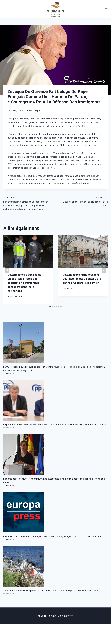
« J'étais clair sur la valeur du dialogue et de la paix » (84, 201)
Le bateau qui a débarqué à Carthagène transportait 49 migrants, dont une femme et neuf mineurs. (53, 536)
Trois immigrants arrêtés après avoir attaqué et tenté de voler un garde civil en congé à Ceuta (50, 590)
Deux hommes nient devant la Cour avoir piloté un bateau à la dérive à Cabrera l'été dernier (82, 279)
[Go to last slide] (7, 270)
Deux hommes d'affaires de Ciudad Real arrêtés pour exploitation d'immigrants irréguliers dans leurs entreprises (24, 283)
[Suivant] (104, 270)
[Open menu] (106, 9)
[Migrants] (55, 9)
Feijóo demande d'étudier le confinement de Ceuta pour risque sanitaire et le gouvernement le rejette (54, 424)
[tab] (50, 306)
